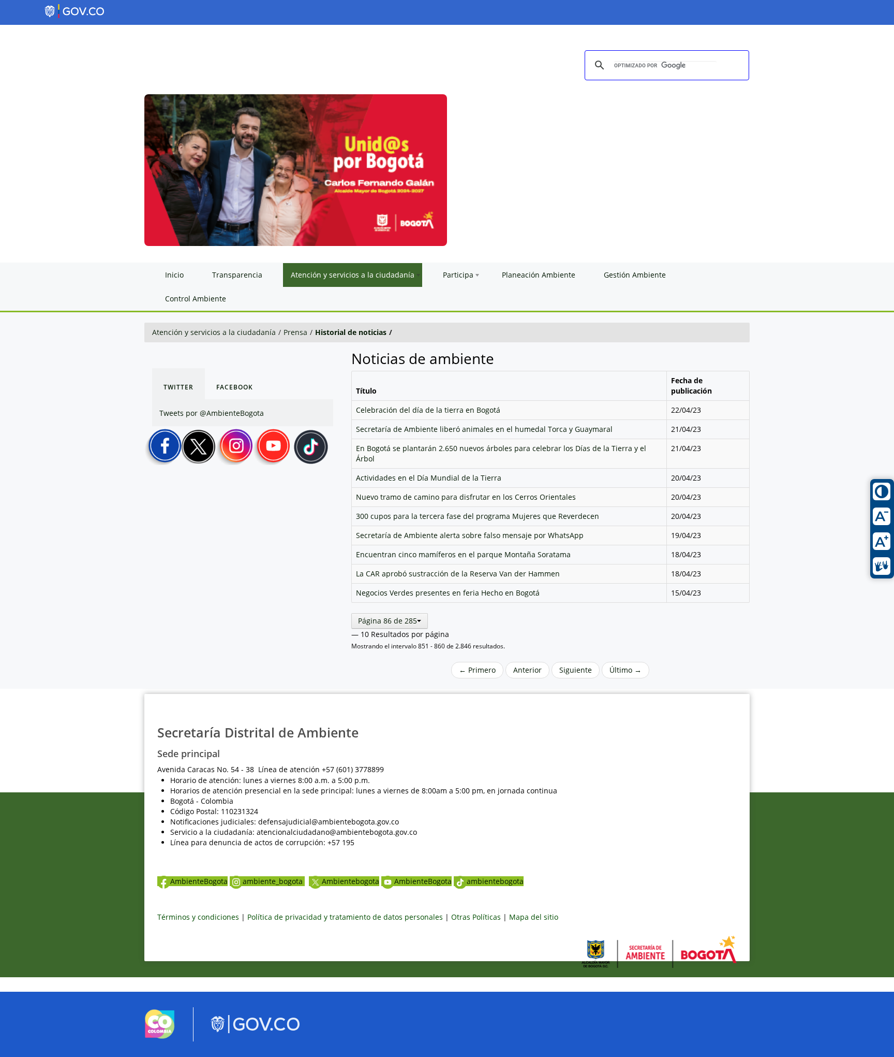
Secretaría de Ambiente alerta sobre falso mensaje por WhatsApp (470, 535)
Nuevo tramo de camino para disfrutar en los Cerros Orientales (466, 497)
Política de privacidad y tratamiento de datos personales (345, 917)
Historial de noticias (350, 332)
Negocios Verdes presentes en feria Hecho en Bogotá (448, 593)
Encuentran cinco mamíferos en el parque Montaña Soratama (463, 554)
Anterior (527, 670)
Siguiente (575, 670)
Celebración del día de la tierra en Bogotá (428, 410)
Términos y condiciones (198, 917)
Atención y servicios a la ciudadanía (214, 332)
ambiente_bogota (274, 881)
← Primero (477, 670)
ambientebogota (495, 881)
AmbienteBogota (199, 881)
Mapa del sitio (533, 917)
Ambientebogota (350, 881)
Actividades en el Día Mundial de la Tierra (428, 478)
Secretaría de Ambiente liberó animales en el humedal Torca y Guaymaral (484, 429)
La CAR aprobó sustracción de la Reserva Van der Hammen (458, 573)
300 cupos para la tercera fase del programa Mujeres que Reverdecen (477, 516)
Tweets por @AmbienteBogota (211, 413)
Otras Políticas (476, 917)
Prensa (295, 332)
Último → (625, 670)
